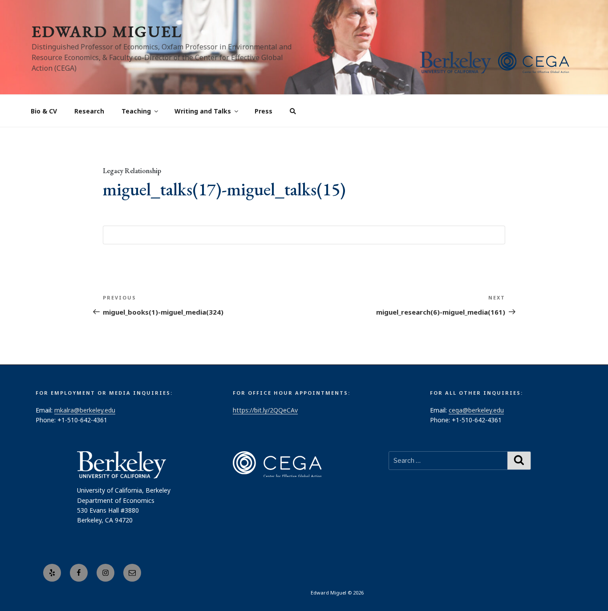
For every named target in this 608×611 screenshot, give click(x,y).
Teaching (136, 111)
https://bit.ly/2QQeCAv (265, 410)
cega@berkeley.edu (476, 410)
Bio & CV (44, 111)
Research (89, 111)
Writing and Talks (202, 111)
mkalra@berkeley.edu (84, 410)
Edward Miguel (107, 31)
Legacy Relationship (132, 170)
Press (263, 111)
